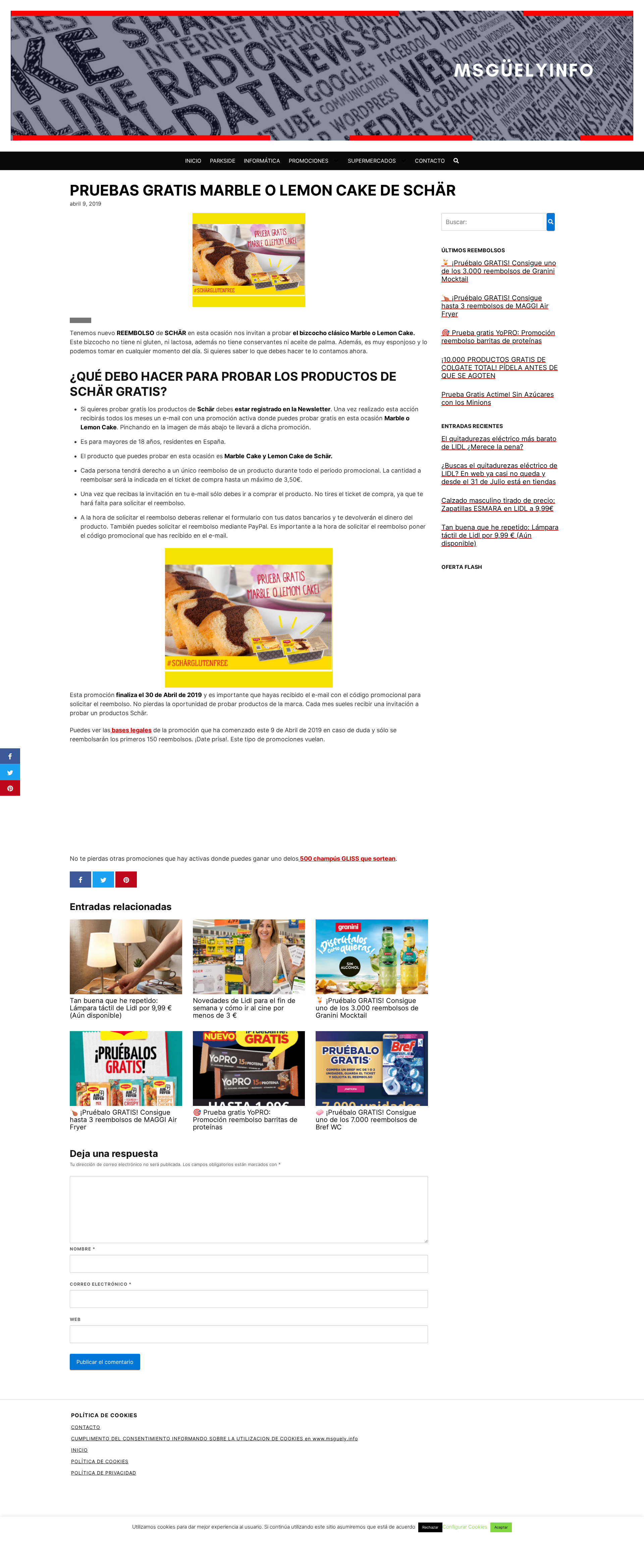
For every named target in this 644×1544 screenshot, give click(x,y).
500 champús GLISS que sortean (347, 858)
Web (75, 1319)
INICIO (193, 160)
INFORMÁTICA (262, 160)
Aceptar (501, 1527)
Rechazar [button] (430, 1527)
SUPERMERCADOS (372, 160)
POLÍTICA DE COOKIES (99, 1461)
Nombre (82, 1249)
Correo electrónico (100, 1284)
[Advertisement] (249, 799)
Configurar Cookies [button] (464, 1527)
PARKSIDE (222, 160)
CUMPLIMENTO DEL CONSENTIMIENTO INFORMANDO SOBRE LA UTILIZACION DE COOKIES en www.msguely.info (214, 1438)
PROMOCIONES (308, 160)
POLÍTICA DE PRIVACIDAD (103, 1473)
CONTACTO (430, 160)
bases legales (131, 730)
